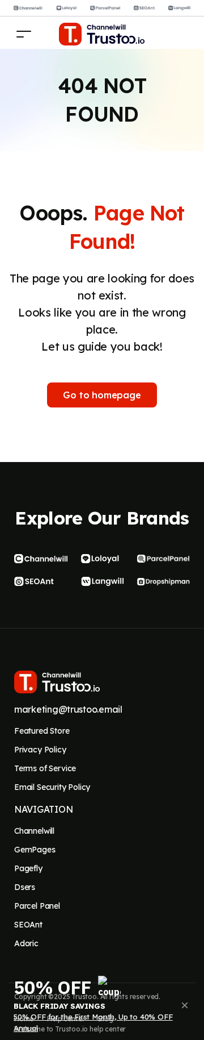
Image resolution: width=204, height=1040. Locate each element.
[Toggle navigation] (24, 33)
